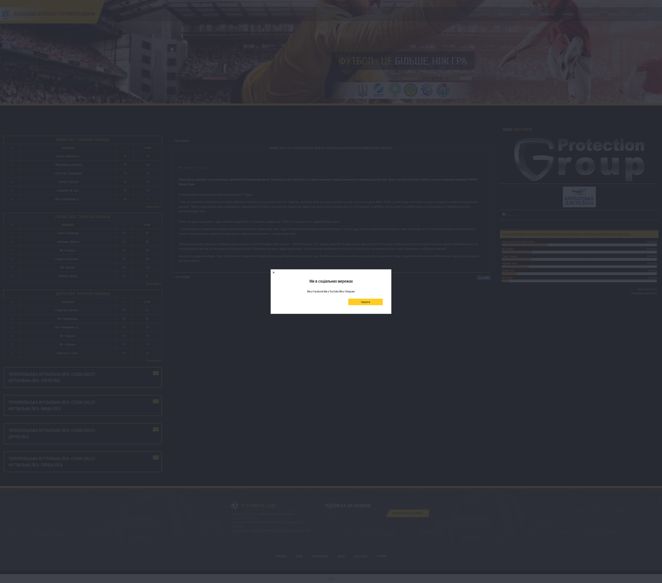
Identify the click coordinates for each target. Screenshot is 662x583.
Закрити (365, 302)
